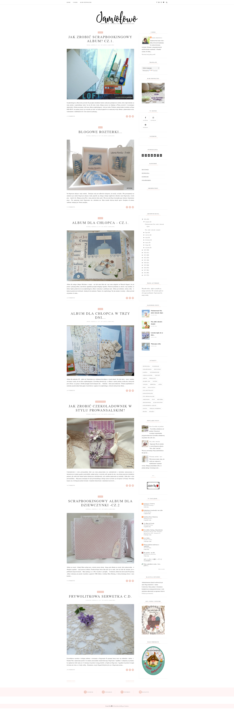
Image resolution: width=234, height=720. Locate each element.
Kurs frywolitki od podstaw (156, 426)
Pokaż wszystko (161, 569)
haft (153, 399)
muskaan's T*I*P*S (149, 504)
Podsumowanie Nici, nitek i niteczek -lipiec (157, 312)
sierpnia (147, 222)
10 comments (71, 485)
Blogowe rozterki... (100, 132)
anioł (160, 384)
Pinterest (145, 127)
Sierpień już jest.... (148, 518)
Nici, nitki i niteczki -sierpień (152, 230)
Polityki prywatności (147, 593)
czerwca (147, 235)
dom (144, 387)
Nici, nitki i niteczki (154, 441)
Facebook (145, 120)
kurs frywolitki (148, 393)
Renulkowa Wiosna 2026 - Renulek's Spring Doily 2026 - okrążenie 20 (153, 532)
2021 (145, 260)
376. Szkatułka (147, 547)
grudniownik (147, 402)
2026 (145, 219)
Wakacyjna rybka (156, 344)
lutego (147, 245)
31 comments (71, 207)
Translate (155, 70)
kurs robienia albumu (149, 405)
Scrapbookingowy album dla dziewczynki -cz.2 (100, 503)
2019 (145, 265)
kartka (145, 372)
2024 (145, 252)
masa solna (151, 387)
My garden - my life (149, 553)
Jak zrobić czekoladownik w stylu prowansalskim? (100, 408)
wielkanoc (152, 378)
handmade (145, 177)
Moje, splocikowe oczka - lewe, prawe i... (152, 564)
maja (146, 237)
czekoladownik (100, 401)
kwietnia (147, 240)
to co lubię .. (147, 538)
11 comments (71, 116)
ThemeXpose (116, 706)
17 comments (71, 580)
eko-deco (100, 592)
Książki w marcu (148, 539)
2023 (145, 255)
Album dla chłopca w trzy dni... (100, 315)
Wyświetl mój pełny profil (148, 54)
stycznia (147, 247)
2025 (145, 250)
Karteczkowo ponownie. (150, 554)
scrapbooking (146, 180)
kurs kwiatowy (158, 402)
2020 (145, 262)
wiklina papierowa (155, 408)
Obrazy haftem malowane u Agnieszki (151, 545)
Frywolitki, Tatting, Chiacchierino (153, 530)
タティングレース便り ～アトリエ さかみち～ (153, 560)
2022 (145, 257)
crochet (157, 375)
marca (146, 242)
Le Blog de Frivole (149, 523)
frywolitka (145, 173)
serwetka (153, 384)
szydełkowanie (154, 372)
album (100, 32)
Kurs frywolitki (85, 2)
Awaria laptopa (147, 512)
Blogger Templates (125, 706)
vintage (145, 384)
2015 (145, 275)
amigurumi (146, 399)
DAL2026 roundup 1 (149, 505)
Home (68, 2)
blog (100, 127)
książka (151, 411)
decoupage (145, 169)
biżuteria (160, 399)
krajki (145, 411)
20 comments (71, 669)
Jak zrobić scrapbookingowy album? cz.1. (100, 39)
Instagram (153, 120)
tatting (155, 381)
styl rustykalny (148, 390)
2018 (145, 268)
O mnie (75, 2)
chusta (145, 408)
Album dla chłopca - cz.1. (100, 223)
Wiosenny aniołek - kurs (155, 456)
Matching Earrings (148, 525)
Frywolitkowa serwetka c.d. (100, 596)
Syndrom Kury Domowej (151, 517)
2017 (145, 270)
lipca (146, 232)
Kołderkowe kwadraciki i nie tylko (153, 510)
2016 (145, 273)
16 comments (71, 297)
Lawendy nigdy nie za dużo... (157, 334)
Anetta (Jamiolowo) (157, 38)
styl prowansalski (148, 396)
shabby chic (146, 381)
